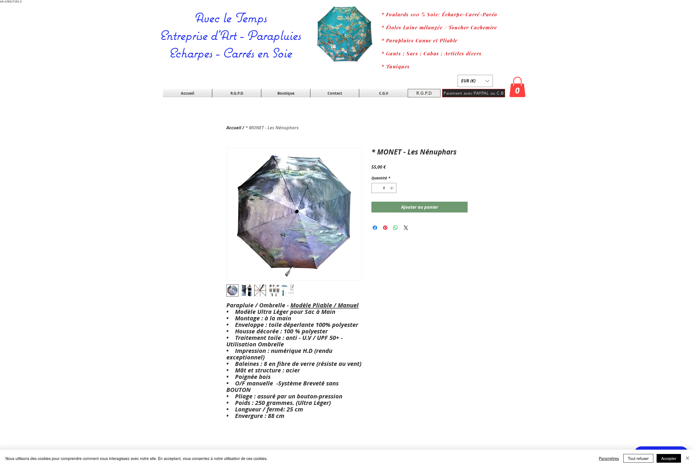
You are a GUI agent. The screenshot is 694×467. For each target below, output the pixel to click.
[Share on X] (406, 227)
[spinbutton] (384, 188)
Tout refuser (638, 458)
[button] (475, 81)
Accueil (233, 128)
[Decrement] (375, 188)
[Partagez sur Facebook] (375, 227)
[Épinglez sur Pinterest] (385, 227)
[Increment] (392, 188)
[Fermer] (687, 458)
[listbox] (475, 81)
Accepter (668, 458)
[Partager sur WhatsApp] (395, 227)
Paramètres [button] (609, 458)
